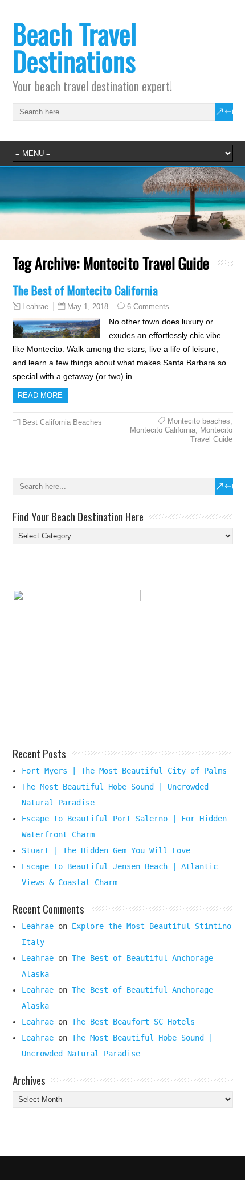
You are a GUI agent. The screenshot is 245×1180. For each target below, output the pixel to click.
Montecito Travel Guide (211, 434)
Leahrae (35, 307)
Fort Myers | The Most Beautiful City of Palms (124, 770)
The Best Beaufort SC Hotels (133, 1021)
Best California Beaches (62, 422)
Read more (40, 395)
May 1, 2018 (87, 306)
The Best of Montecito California (85, 290)
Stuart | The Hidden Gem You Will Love (106, 850)
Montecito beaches (199, 421)
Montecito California (162, 430)
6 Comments (148, 306)
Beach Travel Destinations (75, 47)
